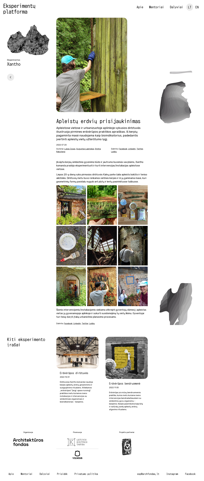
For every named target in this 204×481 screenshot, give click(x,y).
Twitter (140, 149)
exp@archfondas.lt (148, 474)
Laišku (114, 152)
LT (189, 7)
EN (197, 7)
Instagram (172, 474)
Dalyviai (176, 7)
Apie (140, 7)
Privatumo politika (86, 474)
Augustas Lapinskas (85, 149)
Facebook (123, 149)
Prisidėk (62, 474)
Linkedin (132, 149)
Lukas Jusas (69, 149)
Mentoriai (156, 7)
